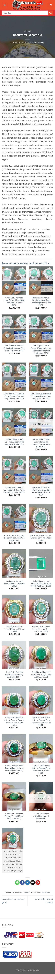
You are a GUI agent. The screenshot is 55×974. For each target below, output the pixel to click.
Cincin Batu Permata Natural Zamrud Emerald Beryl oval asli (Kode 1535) (14, 721)
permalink (46, 892)
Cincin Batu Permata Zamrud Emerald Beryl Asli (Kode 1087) (14, 816)
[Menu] (4, 5)
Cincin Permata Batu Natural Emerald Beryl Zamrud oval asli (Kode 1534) (41, 721)
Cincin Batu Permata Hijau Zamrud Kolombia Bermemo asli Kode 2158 (14, 301)
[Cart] (50, 5)
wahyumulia (38, 43)
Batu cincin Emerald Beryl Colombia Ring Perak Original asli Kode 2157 (41, 301)
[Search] (50, 13)
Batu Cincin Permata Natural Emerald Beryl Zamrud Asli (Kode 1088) (41, 769)
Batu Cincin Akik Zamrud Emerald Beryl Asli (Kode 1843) (40, 537)
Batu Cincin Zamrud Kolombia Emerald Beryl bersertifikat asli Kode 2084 (41, 491)
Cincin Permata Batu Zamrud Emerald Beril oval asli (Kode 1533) (14, 768)
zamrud (27, 31)
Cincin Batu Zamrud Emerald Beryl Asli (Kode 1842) (14, 583)
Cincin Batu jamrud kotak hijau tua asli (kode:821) (41, 816)
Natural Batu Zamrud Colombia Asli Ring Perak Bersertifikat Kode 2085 (14, 489)
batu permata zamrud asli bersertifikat (26, 263)
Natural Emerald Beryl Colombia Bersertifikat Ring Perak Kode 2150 (14, 441)
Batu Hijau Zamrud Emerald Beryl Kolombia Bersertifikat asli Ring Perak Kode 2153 (41, 349)
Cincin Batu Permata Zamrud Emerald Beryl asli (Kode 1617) (14, 674)
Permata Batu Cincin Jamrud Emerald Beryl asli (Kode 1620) (41, 629)
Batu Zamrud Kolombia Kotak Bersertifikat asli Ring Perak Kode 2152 (14, 396)
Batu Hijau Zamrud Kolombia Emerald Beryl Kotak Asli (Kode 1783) (41, 583)
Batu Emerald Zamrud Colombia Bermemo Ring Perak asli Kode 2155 (14, 348)
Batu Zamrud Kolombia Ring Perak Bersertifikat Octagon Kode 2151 (41, 396)
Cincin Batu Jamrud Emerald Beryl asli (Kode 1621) (14, 629)
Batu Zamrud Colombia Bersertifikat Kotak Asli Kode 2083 (14, 537)
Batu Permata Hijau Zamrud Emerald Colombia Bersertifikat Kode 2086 (40, 443)
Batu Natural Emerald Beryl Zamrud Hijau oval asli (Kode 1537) (41, 674)
